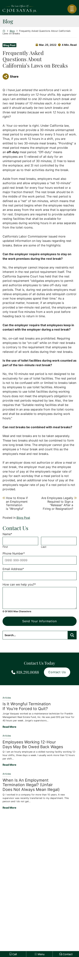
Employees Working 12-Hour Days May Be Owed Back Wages (33, 744)
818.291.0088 (27, 672)
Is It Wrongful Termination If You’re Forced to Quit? (27, 706)
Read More (9, 726)
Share (14, 76)
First (5, 546)
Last (43, 546)
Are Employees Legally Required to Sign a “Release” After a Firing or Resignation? (57, 503)
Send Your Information (39, 621)
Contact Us (57, 672)
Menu (72, 11)
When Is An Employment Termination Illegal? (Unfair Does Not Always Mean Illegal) (31, 785)
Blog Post (9, 45)
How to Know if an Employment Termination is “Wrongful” (17, 503)
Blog (12, 31)
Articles (7, 697)
